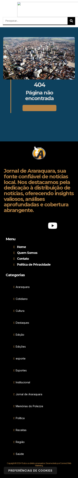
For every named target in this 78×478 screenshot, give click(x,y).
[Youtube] (52, 225)
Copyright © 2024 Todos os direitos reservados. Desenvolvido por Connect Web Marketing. (39, 464)
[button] (4, 10)
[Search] (71, 21)
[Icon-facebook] (25, 225)
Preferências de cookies (30, 470)
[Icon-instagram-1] (39, 225)
